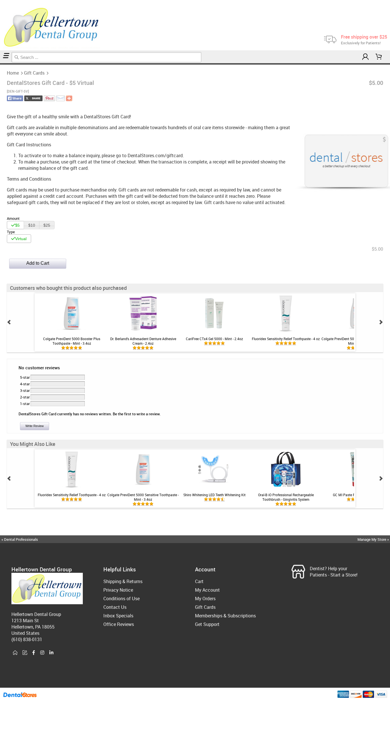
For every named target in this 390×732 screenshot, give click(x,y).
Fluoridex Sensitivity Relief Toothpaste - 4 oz (286, 338)
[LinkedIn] (51, 653)
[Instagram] (42, 653)
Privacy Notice (118, 590)
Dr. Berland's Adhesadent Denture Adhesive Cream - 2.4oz (143, 341)
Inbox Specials (118, 616)
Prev (9, 322)
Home (13, 73)
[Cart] (379, 56)
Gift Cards (34, 73)
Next (381, 322)
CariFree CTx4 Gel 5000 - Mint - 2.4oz (214, 338)
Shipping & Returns (122, 581)
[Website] (15, 653)
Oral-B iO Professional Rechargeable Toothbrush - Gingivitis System (286, 497)
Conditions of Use (121, 598)
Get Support (207, 624)
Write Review (34, 426)
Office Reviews (118, 624)
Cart (199, 581)
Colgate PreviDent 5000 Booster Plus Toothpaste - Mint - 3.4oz (71, 341)
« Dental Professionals (19, 539)
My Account (207, 590)
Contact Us (114, 607)
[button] (15, 225)
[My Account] (365, 56)
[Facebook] (33, 653)
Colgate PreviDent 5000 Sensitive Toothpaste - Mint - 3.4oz (143, 497)
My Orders (205, 598)
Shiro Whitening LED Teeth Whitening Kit (214, 494)
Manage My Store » (373, 539)
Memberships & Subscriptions (225, 616)
